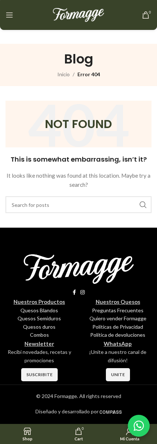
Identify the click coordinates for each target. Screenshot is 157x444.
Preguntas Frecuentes (117, 310)
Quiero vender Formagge (117, 318)
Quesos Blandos (39, 310)
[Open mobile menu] (9, 15)
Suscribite (39, 374)
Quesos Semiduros (39, 318)
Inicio (63, 74)
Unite (118, 374)
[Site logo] (78, 14)
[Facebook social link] (74, 292)
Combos (39, 335)
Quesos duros (39, 327)
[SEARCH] (143, 204)
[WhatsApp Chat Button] (139, 426)
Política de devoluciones (117, 335)
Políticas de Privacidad (117, 327)
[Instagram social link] (82, 292)
